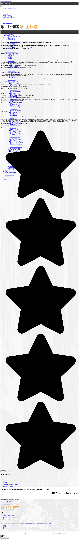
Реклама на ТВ (6, 14)
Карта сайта (5, 528)
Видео (4, 526)
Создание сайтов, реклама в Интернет (11, 10)
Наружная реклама (7, 13)
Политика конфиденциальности (31, 523)
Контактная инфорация (8, 23)
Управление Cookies (5, 537)
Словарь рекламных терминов (9, 22)
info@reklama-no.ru (6, 502)
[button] (39, 2)
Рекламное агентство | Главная (9, 8)
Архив (4, 525)
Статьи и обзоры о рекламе (8, 18)
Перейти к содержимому (5, 1)
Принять (2, 535)
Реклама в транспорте (7, 16)
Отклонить (3, 536)
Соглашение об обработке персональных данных (43, 523)
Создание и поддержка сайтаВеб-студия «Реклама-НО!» (68, 531)
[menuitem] (3, 30)
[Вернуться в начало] (6, 4)
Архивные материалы (7, 20)
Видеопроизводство (7, 15)
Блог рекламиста (6, 19)
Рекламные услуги (7, 9)
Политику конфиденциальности (60, 533)
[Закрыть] (1, 6)
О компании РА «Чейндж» (8, 17)
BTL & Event (5, 12)
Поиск (4, 527)
